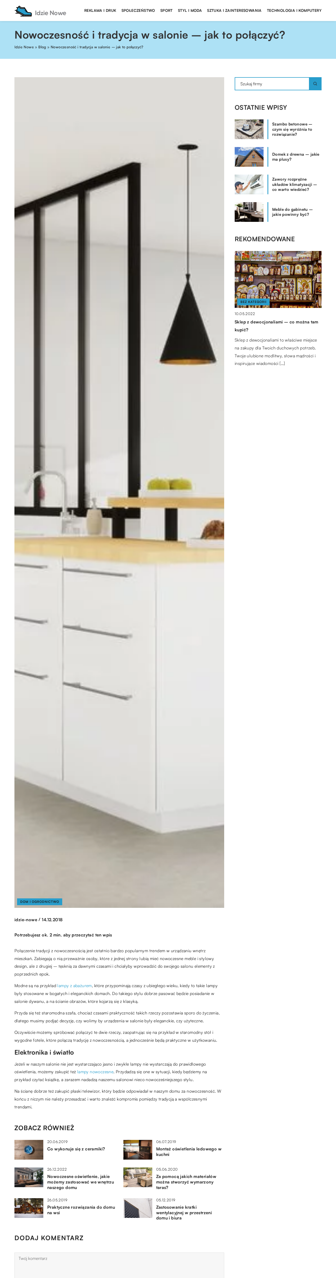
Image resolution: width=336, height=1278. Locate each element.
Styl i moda (190, 10)
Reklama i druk (100, 10)
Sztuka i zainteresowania (234, 10)
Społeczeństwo (138, 10)
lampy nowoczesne (95, 1071)
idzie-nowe (25, 920)
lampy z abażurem (74, 985)
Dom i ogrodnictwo (39, 902)
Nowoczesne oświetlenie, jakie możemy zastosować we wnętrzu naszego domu (80, 1182)
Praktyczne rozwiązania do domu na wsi (81, 1209)
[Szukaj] (315, 83)
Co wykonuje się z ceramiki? (76, 1148)
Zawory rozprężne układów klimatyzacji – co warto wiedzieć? (294, 184)
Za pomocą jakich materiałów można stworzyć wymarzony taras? (186, 1182)
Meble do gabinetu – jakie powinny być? (292, 212)
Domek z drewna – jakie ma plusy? (295, 157)
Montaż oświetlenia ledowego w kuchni (189, 1151)
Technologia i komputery (294, 10)
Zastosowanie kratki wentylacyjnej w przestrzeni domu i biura (184, 1212)
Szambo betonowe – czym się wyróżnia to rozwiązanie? (292, 129)
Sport (166, 10)
